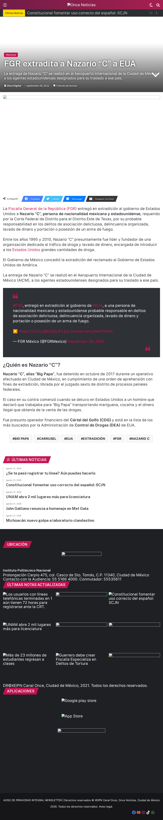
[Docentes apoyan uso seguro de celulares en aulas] (134, 667)
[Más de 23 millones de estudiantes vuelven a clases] (28, 667)
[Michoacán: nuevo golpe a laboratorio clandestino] (81, 637)
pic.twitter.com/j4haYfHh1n (88, 331)
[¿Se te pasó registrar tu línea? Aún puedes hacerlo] (28, 606)
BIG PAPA (22, 439)
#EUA (98, 305)
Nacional (11, 54)
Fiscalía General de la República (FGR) (42, 208)
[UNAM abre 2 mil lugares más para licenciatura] (28, 637)
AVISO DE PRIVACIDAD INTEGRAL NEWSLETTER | (33, 800)
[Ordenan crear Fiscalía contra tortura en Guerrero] (81, 667)
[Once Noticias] (81, 5)
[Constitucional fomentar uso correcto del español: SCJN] (134, 606)
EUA (69, 439)
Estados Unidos (26, 249)
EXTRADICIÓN (94, 439)
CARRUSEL (47, 439)
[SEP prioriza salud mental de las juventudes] (134, 637)
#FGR (18, 305)
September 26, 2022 (86, 341)
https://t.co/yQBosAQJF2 (41, 331)
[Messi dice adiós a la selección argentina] (81, 606)
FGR (118, 439)
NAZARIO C (140, 439)
